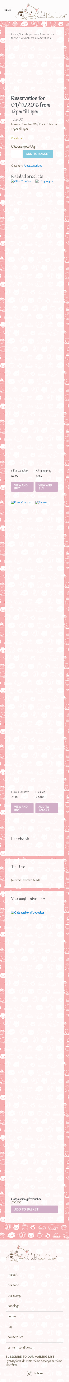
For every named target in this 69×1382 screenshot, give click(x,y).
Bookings (14, 1306)
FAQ (10, 1326)
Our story (14, 1295)
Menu (7, 10)
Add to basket (38, 154)
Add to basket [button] (26, 1209)
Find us (12, 1316)
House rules (15, 1337)
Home (14, 34)
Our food (13, 1285)
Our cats (13, 1275)
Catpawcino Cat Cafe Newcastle (41, 11)
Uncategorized (28, 34)
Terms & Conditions (20, 1347)
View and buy (21, 486)
